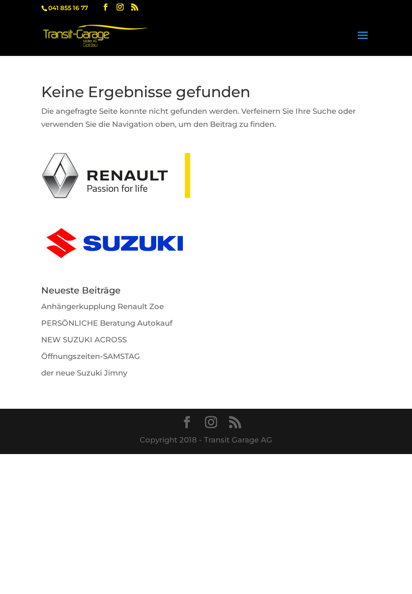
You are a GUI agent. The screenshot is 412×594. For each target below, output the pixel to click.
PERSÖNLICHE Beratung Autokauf (106, 323)
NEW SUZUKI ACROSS (84, 339)
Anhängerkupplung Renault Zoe (102, 306)
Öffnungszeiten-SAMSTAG (90, 356)
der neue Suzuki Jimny (84, 373)
